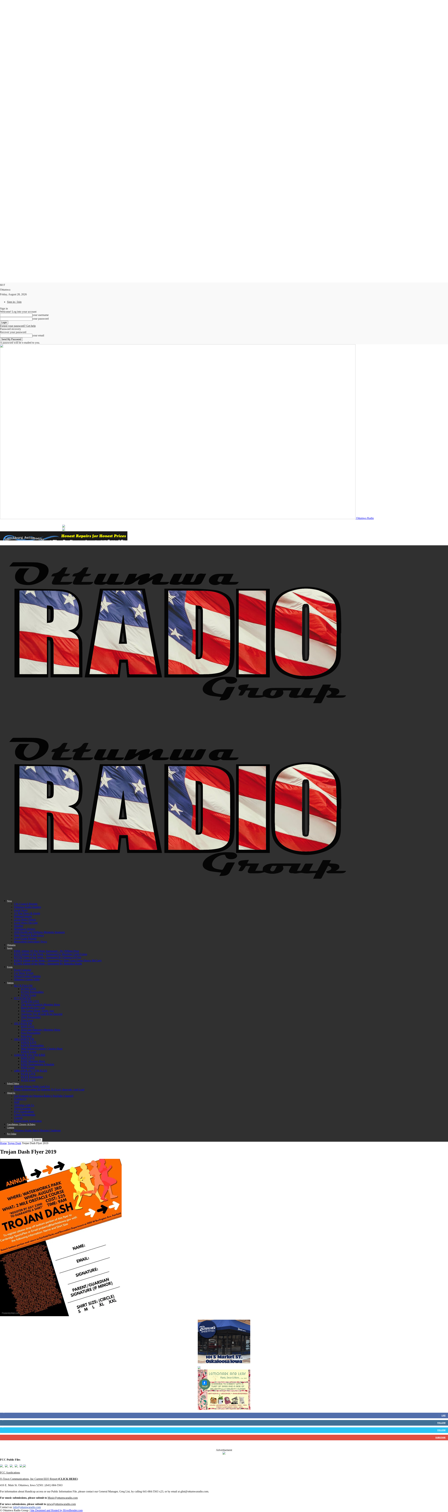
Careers (18, 1117)
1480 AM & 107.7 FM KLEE (30, 1070)
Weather (18, 925)
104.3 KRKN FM (24, 1039)
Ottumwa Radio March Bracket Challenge (37, 1130)
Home (3, 1143)
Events (10, 967)
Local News (20, 910)
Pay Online (11, 1134)
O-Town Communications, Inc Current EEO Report (39, 1478)
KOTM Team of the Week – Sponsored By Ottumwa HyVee (47, 957)
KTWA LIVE (28, 988)
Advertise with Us (24, 1105)
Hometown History (24, 929)
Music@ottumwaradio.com (63, 1497)
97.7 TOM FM (22, 998)
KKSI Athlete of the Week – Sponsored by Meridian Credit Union (50, 954)
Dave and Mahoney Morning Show (40, 1029)
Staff (16, 1102)
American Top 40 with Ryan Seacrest (41, 1013)
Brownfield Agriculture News (30, 941)
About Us (11, 1093)
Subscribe (440, 1437)
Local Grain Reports (25, 938)
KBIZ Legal (28, 1067)
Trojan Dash (14, 1143)
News (9, 901)
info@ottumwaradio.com (27, 1507)
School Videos (13, 1083)
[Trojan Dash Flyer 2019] (61, 1315)
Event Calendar (22, 969)
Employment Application (28, 1120)
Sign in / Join (14, 301)
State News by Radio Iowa (29, 935)
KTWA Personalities (32, 991)
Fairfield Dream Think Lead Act (32, 1086)
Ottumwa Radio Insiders (27, 906)
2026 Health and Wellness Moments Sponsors (39, 932)
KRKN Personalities (32, 1045)
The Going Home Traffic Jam (37, 1010)
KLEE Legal (28, 1080)
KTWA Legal (28, 995)
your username (40, 314)
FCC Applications (24, 1111)
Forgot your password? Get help (18, 325)
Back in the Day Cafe (33, 1007)
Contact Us (20, 1098)
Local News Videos (25, 919)
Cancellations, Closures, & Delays (21, 1124)
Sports (9, 948)
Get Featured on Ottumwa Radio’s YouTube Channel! (44, 1095)
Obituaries (11, 945)
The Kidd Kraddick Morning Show (40, 1004)
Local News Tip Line (26, 922)
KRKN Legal (28, 1051)
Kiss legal (26, 1036)
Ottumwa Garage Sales (27, 979)
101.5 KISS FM (23, 1023)
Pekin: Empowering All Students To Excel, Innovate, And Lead (49, 1089)
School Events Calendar (27, 976)
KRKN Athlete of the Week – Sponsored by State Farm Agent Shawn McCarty (58, 960)
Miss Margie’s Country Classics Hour (41, 1048)
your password (40, 318)
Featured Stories (23, 916)
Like (444, 1415)
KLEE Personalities (32, 1076)
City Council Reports (25, 903)
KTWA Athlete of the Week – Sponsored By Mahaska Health (48, 963)
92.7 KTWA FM (23, 985)
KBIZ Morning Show (33, 1061)
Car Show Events (23, 973)
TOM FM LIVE (30, 1001)
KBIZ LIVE (28, 1058)
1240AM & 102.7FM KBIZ (29, 1054)
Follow (441, 1422)
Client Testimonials (24, 1114)
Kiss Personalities (30, 1032)
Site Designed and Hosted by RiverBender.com (56, 1510)
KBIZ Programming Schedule (37, 1064)
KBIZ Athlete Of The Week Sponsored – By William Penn (46, 951)
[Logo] (177, 719)
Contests (10, 1127)
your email (38, 335)
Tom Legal (27, 1020)
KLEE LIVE (28, 1073)
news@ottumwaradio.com (61, 1504)
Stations (10, 983)
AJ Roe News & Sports (27, 913)
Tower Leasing (22, 1108)
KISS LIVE (27, 1026)
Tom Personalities (31, 1017)
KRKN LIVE (28, 1042)
